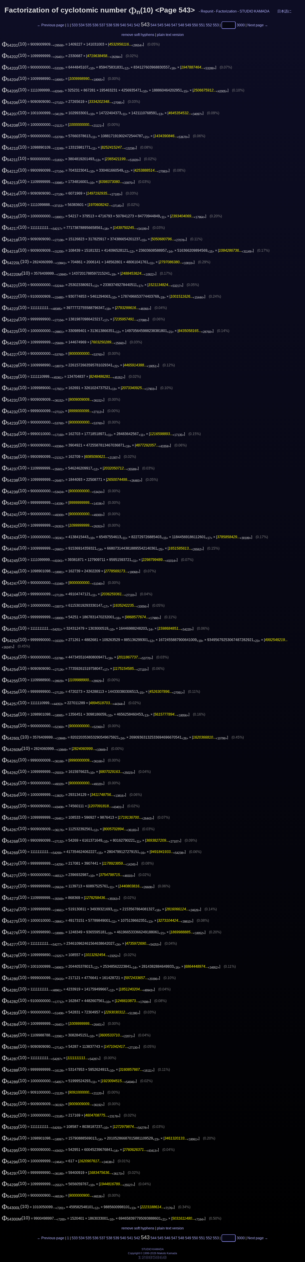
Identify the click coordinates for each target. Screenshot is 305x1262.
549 (188, 25)
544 (153, 25)
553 (216, 25)
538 (109, 25)
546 (167, 25)
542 (137, 25)
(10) (14, 44)
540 (123, 25)
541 (130, 25)
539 (116, 25)
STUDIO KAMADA (254, 11)
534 (82, 25)
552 (209, 25)
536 (95, 25)
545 (160, 25)
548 (181, 25)
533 (75, 25)
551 (202, 25)
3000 (241, 25)
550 (195, 25)
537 (102, 25)
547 (174, 25)
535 (89, 25)
